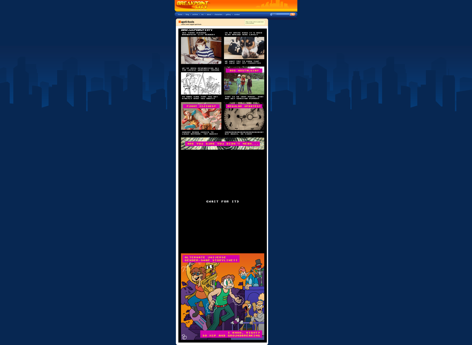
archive (195, 14)
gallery (228, 14)
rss (202, 14)
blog (187, 14)
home (180, 14)
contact (237, 14)
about (209, 14)
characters (218, 14)
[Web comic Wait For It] (221, 186)
